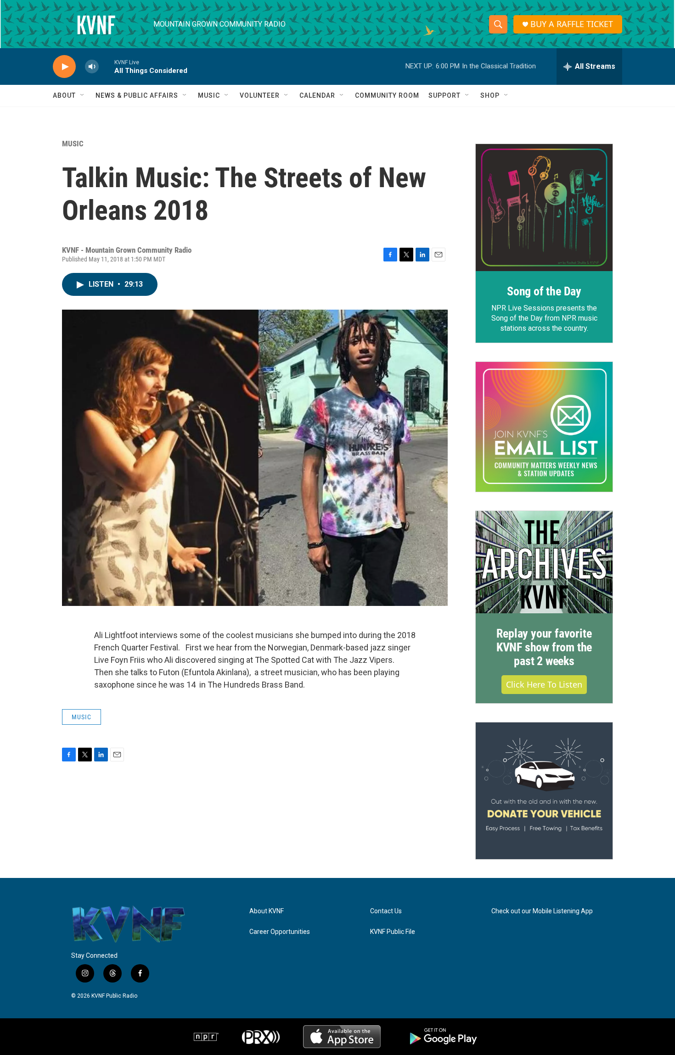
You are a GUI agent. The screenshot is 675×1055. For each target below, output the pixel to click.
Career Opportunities (279, 931)
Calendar (317, 95)
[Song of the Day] (544, 207)
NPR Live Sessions (522, 308)
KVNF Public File (392, 931)
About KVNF (266, 911)
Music (209, 95)
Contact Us (386, 911)
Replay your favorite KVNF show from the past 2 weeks (544, 647)
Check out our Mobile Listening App (542, 911)
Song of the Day (544, 291)
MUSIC (73, 143)
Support (444, 95)
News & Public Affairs (137, 95)
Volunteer (260, 95)
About (64, 95)
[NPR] (206, 1036)
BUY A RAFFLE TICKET (571, 24)
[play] (64, 66)
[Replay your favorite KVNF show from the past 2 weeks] (544, 562)
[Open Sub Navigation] (82, 95)
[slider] (106, 66)
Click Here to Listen (544, 684)
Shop (490, 95)
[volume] (92, 66)
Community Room (387, 95)
